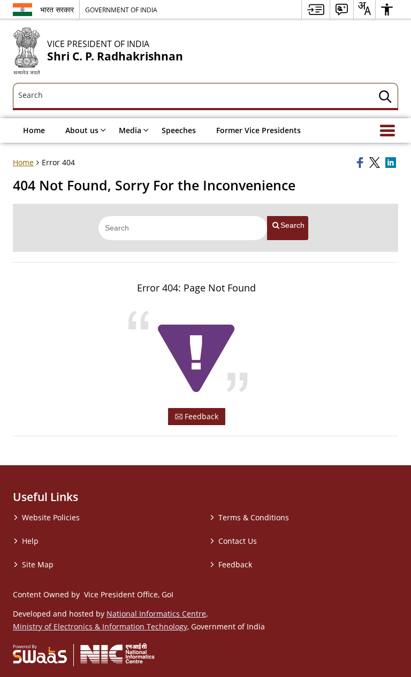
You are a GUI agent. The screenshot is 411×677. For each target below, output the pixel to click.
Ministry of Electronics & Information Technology (100, 626)
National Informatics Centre (156, 614)
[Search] (385, 98)
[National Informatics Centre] (117, 653)
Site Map (38, 564)
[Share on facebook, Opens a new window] (361, 162)
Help (30, 541)
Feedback (200, 416)
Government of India (121, 9)
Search (292, 225)
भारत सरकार (57, 9)
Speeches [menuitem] (179, 130)
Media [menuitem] (130, 130)
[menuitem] (316, 9)
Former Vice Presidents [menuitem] (258, 130)
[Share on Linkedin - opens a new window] (391, 162)
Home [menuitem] (34, 130)
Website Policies (51, 517)
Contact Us (237, 541)
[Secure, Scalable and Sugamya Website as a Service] (40, 653)
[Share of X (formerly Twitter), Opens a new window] (375, 162)
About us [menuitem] (81, 130)
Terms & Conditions (253, 517)
